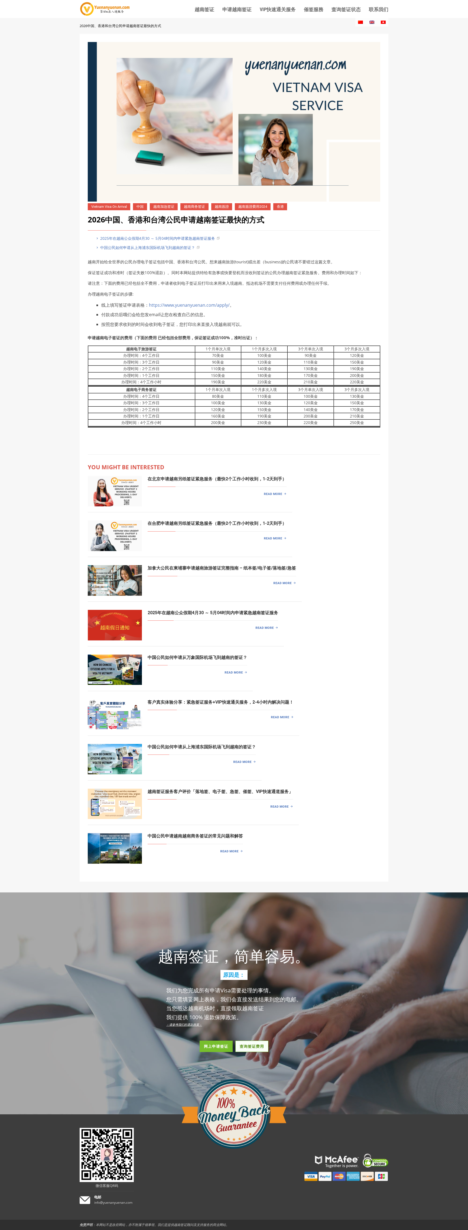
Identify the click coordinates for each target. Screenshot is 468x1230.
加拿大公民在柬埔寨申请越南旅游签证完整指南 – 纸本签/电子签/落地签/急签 (222, 568)
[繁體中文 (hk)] (383, 22)
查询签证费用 (252, 1046)
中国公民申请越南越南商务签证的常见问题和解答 (195, 836)
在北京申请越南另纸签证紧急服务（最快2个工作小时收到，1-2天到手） (217, 478)
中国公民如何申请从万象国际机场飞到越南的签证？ (197, 657)
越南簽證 (222, 207)
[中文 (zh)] (360, 22)
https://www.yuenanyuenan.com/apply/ (189, 305)
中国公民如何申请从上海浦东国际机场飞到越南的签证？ (147, 247)
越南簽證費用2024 (252, 207)
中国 (140, 207)
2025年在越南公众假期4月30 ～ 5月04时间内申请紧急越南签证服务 (157, 238)
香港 (280, 207)
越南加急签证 (163, 207)
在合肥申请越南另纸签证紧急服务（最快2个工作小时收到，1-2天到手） (217, 523)
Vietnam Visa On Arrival (109, 207)
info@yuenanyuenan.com (113, 1202)
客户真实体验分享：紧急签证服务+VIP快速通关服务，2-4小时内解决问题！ (221, 702)
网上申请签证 (216, 1046)
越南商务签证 (194, 207)
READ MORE (273, 494)
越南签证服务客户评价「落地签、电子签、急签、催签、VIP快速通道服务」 (220, 791)
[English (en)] (372, 22)
